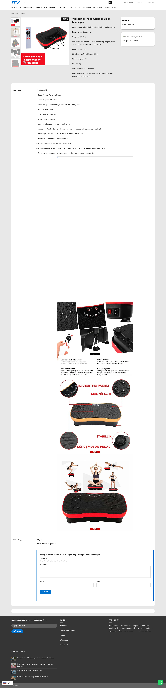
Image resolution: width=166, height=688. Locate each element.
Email (98, 581)
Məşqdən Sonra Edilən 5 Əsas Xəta (29, 670)
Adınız (42, 581)
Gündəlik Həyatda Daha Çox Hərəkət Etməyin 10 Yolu (35, 658)
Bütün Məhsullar (84, 8)
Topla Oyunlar (49, 8)
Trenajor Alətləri (26, 8)
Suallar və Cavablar (67, 630)
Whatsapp (64, 640)
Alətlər (71, 8)
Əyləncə (62, 8)
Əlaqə (62, 635)
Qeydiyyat (64, 645)
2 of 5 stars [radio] (43, 561)
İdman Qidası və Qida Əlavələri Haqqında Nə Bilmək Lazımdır (35, 665)
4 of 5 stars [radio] (54, 561)
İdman (13, 8)
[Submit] (110, 2)
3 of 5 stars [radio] (48, 561)
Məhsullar (14, 13)
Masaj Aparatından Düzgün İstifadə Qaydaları (32, 677)
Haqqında (64, 625)
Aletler (22, 13)
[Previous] (25, 41)
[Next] (66, 41)
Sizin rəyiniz (44, 564)
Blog (114, 8)
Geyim (38, 8)
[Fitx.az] (15, 2)
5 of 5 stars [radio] (63, 561)
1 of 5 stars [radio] (40, 561)
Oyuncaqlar (97, 8)
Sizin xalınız (44, 558)
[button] (150, 2)
